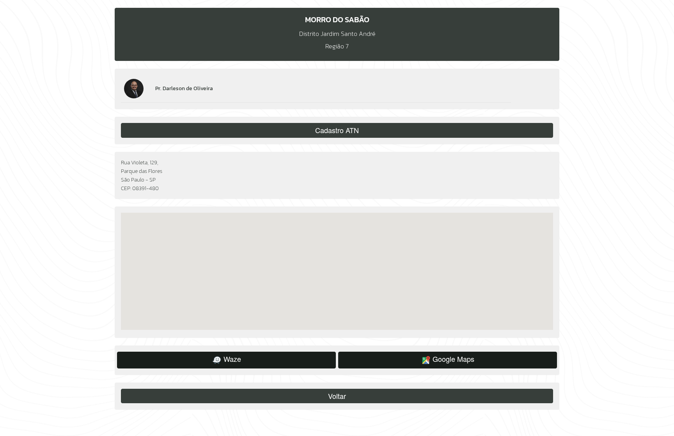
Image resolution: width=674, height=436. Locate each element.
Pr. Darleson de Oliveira (184, 88)
